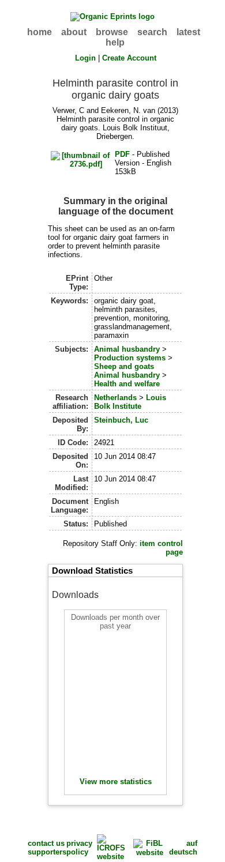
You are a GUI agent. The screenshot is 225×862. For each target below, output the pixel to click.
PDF (122, 154)
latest (188, 32)
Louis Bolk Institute (130, 402)
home (39, 32)
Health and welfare (127, 383)
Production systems (130, 357)
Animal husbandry (127, 349)
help (115, 42)
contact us (46, 843)
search (152, 32)
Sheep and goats (124, 366)
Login (85, 58)
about (74, 32)
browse (112, 32)
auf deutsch (183, 847)
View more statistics (116, 781)
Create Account (129, 58)
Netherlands (115, 397)
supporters (47, 852)
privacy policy (79, 847)
